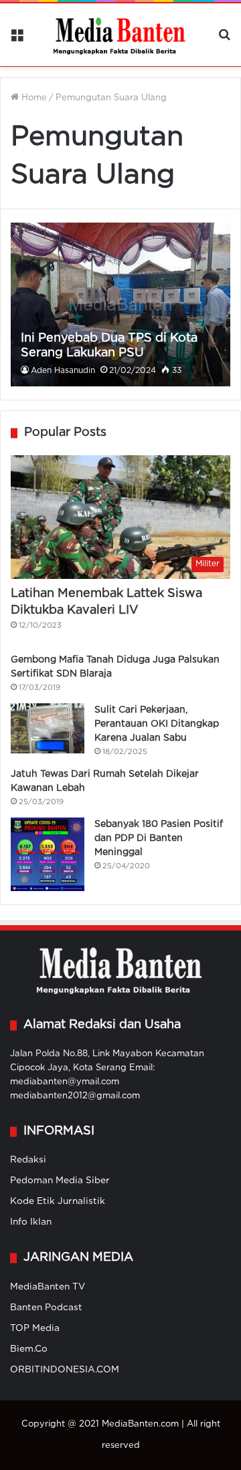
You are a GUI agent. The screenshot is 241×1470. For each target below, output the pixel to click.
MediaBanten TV (47, 1287)
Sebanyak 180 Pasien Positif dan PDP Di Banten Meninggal (158, 838)
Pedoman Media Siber (60, 1181)
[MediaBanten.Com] (120, 35)
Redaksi (28, 1160)
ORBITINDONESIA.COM (64, 1370)
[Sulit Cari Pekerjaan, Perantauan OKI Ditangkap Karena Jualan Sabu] (47, 728)
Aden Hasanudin (63, 370)
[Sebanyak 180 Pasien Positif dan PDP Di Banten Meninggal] (47, 854)
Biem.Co (29, 1349)
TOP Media (35, 1328)
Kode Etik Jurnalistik (57, 1201)
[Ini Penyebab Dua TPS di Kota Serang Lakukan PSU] (120, 305)
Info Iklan (31, 1222)
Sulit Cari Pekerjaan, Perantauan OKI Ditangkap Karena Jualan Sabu (156, 724)
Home (33, 98)
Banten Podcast (46, 1308)
